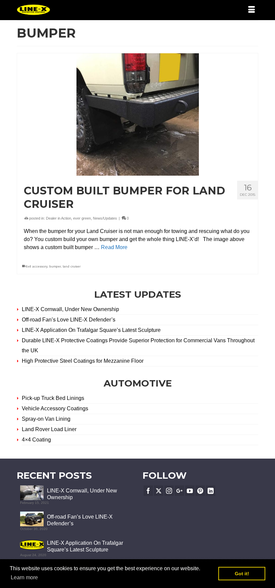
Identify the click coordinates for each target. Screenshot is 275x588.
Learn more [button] (24, 577)
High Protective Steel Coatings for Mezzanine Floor (83, 361)
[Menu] (251, 10)
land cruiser (71, 266)
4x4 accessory (36, 266)
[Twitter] (158, 490)
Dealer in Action (58, 218)
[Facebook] (148, 490)
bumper (55, 266)
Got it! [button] (242, 573)
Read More (114, 247)
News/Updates (105, 218)
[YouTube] (190, 490)
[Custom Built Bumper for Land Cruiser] (137, 114)
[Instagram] (169, 490)
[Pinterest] (200, 490)
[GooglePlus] (179, 490)
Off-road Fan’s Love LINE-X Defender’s (68, 319)
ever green (82, 218)
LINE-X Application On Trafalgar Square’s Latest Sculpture (92, 330)
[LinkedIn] (210, 490)
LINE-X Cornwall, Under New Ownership (70, 309)
